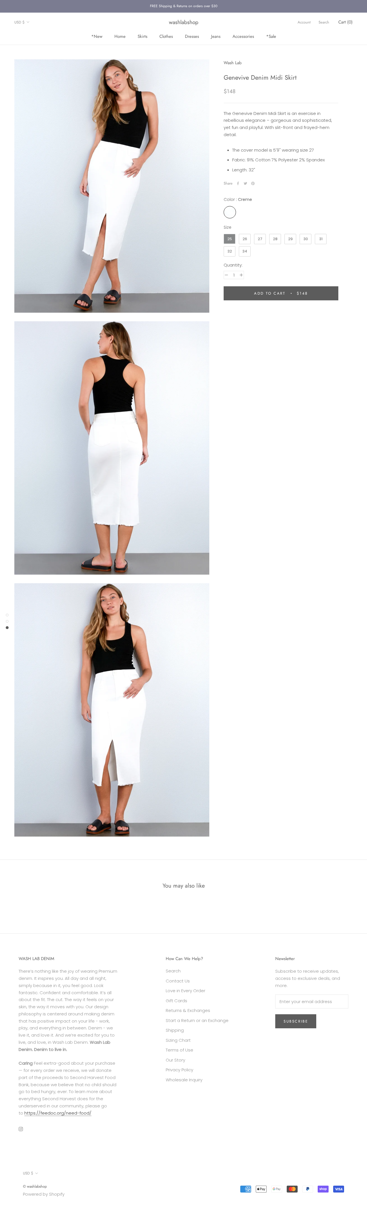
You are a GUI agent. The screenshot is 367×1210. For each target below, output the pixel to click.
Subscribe (296, 1021)
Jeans (215, 36)
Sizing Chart (178, 1040)
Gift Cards (176, 1001)
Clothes (166, 36)
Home (120, 36)
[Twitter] (245, 183)
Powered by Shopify (44, 1194)
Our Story (175, 1060)
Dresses (192, 36)
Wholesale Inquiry (184, 1080)
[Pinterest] (253, 183)
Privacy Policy (179, 1070)
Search (324, 22)
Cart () (345, 22)
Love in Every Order (185, 991)
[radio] (230, 212)
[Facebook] (238, 183)
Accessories (243, 36)
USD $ (19, 22)
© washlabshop (35, 1186)
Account (304, 22)
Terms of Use (179, 1050)
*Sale (271, 36)
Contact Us (178, 981)
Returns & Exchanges (188, 1010)
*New (96, 36)
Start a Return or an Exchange (197, 1020)
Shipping (175, 1030)
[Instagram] (21, 1128)
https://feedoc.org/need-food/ (57, 1113)
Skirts (142, 36)
